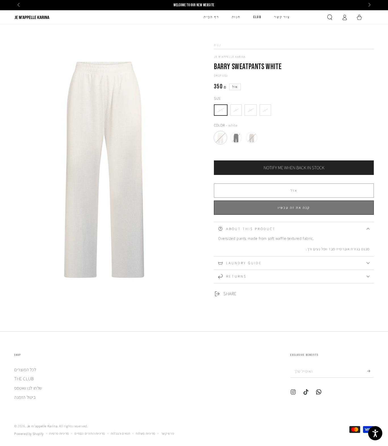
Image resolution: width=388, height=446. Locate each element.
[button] (329, 17)
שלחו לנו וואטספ (28, 388)
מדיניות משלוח (145, 433)
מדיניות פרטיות (59, 433)
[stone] (251, 137)
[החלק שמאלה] (19, 5)
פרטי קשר (167, 433)
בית (216, 45)
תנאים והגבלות (120, 433)
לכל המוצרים (25, 370)
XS (223, 112)
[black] (236, 137)
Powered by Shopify (29, 433)
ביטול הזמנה (25, 397)
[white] (220, 137)
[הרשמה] (370, 371)
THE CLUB (24, 379)
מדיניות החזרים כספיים (89, 433)
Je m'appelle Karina (230, 57)
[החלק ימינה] (369, 5)
